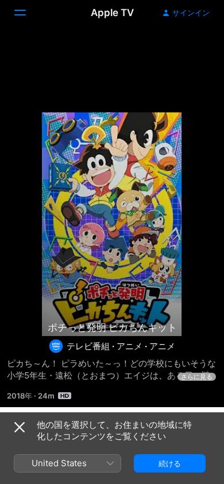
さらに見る (197, 377)
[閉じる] (19, 427)
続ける (170, 463)
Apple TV (112, 12)
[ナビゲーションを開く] (27, 12)
